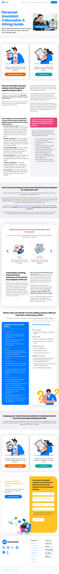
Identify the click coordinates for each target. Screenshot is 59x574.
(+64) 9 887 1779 (48, 554)
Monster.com (52, 201)
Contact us (33, 559)
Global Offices (34, 552)
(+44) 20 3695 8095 (49, 550)
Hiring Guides (34, 545)
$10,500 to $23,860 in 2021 (47, 197)
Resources (33, 554)
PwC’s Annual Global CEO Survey (15, 93)
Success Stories (35, 550)
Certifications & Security (36, 547)
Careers (33, 557)
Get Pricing (33, 561)
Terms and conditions (14, 570)
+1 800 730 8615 (48, 544)
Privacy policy (5, 570)
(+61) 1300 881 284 (49, 547)
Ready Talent (34, 543)
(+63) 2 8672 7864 (49, 557)
